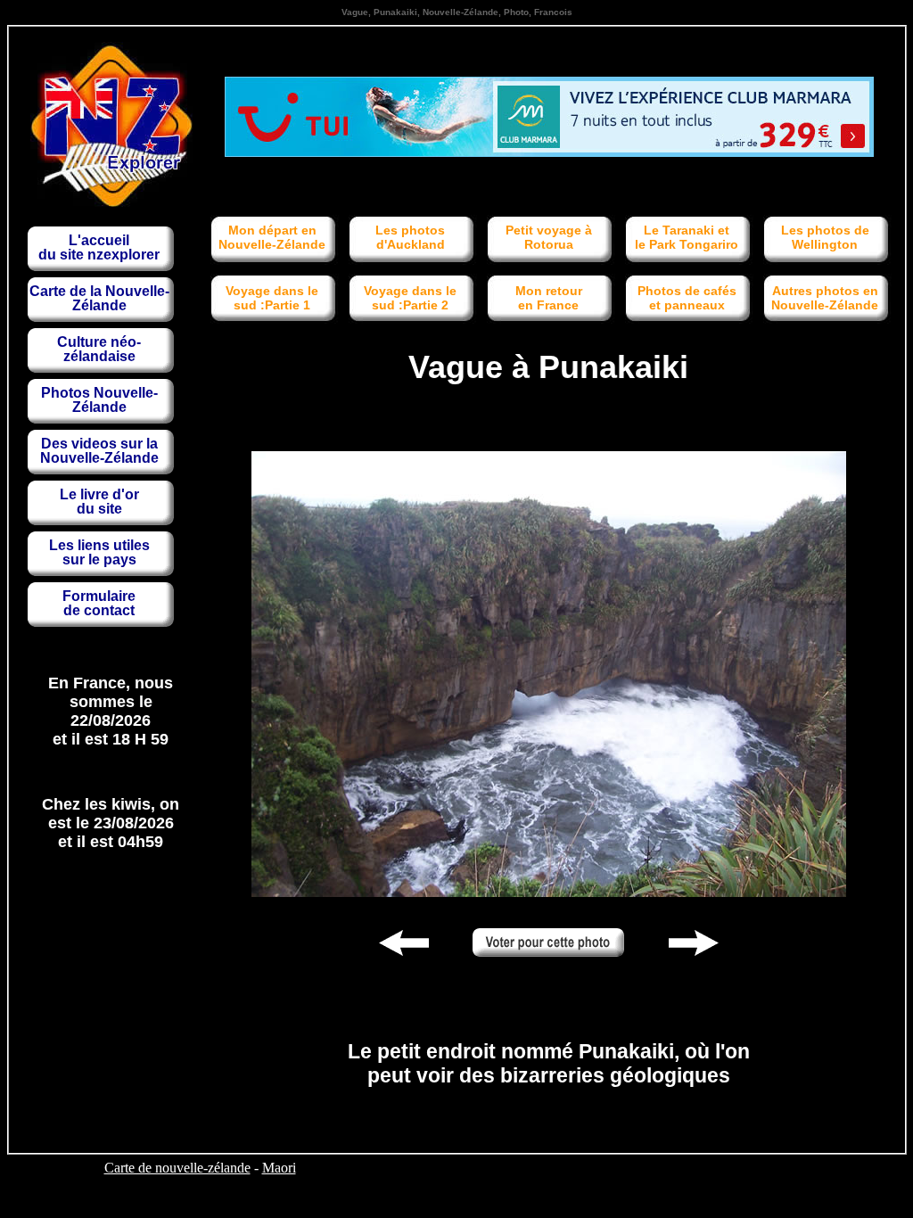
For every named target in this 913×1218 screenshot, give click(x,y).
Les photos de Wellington (825, 237)
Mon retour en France (548, 298)
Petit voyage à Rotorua (549, 237)
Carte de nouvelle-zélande (177, 1167)
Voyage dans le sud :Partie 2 (410, 298)
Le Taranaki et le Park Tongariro (686, 237)
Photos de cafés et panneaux (686, 298)
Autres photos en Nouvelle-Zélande (824, 298)
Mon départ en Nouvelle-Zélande (271, 237)
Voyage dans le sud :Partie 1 (272, 298)
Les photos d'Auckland (410, 237)
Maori (279, 1167)
